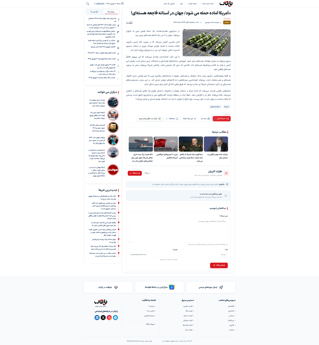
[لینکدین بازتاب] (97, 317)
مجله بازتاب (192, 3)
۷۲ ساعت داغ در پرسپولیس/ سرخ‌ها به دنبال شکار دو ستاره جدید (103, 72)
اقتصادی (231, 306)
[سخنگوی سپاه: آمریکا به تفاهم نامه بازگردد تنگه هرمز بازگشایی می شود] (191, 144)
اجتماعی (231, 311)
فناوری (231, 325)
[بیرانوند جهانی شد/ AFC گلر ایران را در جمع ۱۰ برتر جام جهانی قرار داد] (113, 140)
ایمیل (175, 249)
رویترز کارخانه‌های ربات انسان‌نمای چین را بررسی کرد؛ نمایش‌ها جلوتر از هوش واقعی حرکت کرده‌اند (102, 216)
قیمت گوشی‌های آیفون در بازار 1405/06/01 (102, 53)
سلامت (231, 330)
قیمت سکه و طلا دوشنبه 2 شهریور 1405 (102, 78)
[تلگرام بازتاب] (115, 317)
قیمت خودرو (188, 306)
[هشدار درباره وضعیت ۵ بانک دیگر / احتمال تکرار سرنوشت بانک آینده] (113, 102)
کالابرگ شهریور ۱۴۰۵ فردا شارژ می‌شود (103, 47)
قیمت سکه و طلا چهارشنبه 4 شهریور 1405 (101, 59)
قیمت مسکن (188, 315)
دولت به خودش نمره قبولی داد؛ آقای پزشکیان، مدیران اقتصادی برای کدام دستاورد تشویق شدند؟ (104, 206)
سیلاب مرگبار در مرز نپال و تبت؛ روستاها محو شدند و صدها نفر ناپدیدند (103, 254)
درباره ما (151, 306)
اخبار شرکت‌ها (187, 325)
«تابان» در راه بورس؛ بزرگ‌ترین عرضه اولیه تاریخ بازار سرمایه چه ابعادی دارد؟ (101, 42)
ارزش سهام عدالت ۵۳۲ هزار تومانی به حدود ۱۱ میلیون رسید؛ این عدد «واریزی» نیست (101, 26)
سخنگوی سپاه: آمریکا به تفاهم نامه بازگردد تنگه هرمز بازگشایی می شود (191, 157)
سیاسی (231, 315)
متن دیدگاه (223, 216)
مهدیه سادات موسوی (212, 22)
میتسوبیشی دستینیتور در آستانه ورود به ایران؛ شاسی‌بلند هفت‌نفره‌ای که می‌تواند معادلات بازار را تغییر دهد (96, 156)
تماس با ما (150, 311)
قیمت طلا (189, 311)
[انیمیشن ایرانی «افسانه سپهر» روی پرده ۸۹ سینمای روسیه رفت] (113, 127)
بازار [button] (181, 3)
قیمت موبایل (187, 320)
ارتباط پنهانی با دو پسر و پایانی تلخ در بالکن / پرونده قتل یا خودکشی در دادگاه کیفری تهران (96, 171)
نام (226, 249)
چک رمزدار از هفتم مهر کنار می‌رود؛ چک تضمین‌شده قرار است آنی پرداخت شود (103, 247)
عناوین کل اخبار (169, 3)
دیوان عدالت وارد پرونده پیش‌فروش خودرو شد (104, 241)
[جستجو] (87, 3)
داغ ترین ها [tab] (94, 12)
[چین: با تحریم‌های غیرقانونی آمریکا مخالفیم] (166, 144)
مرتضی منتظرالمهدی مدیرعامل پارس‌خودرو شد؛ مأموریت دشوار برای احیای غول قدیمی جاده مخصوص (101, 34)
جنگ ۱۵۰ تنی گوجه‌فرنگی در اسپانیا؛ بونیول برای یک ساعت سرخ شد (102, 197)
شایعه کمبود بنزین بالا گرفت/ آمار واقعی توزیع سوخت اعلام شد (97, 115)
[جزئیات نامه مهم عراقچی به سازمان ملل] (216, 144)
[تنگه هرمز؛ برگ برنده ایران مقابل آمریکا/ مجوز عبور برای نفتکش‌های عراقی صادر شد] (141, 144)
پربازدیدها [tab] (111, 12)
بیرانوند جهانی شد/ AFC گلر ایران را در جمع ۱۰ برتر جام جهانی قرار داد (97, 140)
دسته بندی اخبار (208, 3)
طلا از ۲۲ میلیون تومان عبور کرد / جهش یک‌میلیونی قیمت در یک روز (102, 66)
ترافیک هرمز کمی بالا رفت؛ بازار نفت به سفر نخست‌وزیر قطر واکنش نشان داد (103, 224)
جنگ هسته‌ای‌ (214, 107)
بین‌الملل (231, 320)
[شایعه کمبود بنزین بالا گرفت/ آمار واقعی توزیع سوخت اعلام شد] (113, 115)
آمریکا (226, 107)
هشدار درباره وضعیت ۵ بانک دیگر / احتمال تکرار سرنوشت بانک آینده (97, 103)
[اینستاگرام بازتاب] (109, 317)
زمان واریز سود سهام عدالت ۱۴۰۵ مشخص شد (102, 20)
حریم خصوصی (149, 315)
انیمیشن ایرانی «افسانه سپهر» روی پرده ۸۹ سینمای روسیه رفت (97, 128)
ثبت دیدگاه (136, 173)
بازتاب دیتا (188, 330)
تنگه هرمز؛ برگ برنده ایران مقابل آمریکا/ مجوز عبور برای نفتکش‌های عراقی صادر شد (142, 157)
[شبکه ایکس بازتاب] (103, 317)
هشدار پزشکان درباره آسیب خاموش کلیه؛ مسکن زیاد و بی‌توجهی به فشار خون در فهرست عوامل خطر (102, 232)
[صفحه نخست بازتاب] (101, 302)
